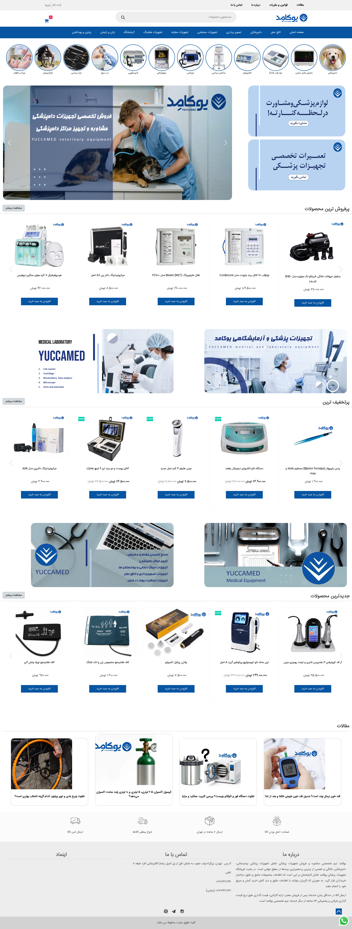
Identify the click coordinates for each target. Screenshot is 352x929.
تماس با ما (236, 5)
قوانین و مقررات (278, 5)
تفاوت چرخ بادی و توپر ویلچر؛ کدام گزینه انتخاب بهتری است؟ (49, 796)
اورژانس (190, 73)
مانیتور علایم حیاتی (304, 73)
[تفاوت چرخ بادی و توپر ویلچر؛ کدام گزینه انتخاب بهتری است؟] (41, 763)
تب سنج (105, 73)
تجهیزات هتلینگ (152, 32)
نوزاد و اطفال (19, 73)
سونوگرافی (161, 73)
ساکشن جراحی (219, 73)
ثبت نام (57, 5)
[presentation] (11, 269)
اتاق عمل (276, 32)
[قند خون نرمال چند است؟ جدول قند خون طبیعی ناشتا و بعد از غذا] (294, 763)
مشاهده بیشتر (14, 208)
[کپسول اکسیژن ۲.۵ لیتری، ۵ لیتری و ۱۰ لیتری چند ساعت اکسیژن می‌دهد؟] (125, 759)
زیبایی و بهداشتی (81, 32)
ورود (47, 5)
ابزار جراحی (76, 73)
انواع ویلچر (48, 73)
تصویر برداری (233, 32)
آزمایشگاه (129, 32)
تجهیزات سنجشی (207, 32)
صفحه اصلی (297, 32)
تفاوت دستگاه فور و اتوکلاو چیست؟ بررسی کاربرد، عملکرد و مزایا (218, 796)
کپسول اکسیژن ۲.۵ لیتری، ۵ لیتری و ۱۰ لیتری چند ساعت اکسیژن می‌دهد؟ (133, 794)
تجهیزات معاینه (179, 32)
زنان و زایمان (107, 32)
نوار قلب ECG (275, 73)
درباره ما (255, 5)
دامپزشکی (256, 32)
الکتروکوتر (247, 73)
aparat (166, 911)
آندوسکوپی (133, 73)
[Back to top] (339, 911)
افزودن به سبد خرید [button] (39, 301)
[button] (9, 142)
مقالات (300, 5)
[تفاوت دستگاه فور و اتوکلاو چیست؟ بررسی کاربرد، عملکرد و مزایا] (210, 763)
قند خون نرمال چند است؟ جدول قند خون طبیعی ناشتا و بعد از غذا (302, 796)
